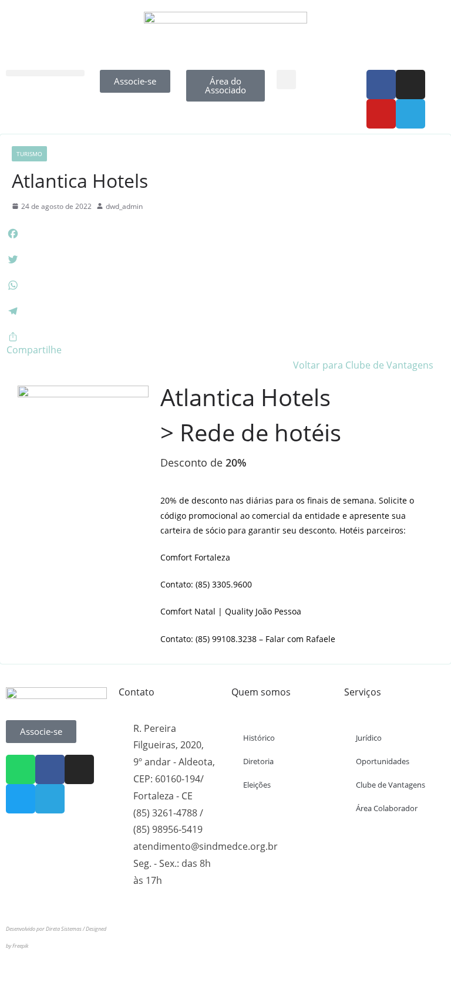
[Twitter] (20, 798)
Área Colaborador (387, 808)
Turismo (29, 154)
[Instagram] (410, 84)
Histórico (259, 737)
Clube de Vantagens (390, 784)
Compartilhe (34, 349)
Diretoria (258, 761)
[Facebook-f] (381, 84)
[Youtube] (381, 114)
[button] (45, 73)
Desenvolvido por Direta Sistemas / (46, 929)
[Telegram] (410, 114)
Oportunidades (382, 761)
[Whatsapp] (20, 769)
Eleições (257, 784)
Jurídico (369, 737)
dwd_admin (124, 206)
